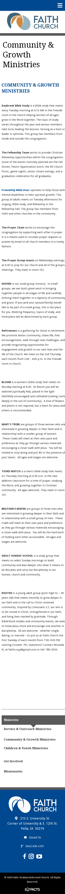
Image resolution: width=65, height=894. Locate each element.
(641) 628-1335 (34, 846)
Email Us (35, 837)
